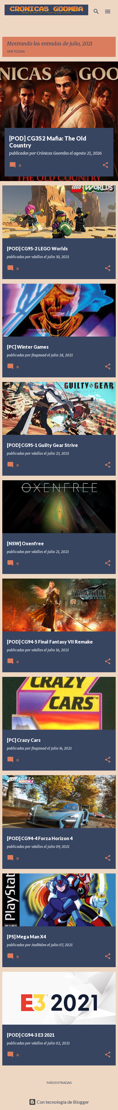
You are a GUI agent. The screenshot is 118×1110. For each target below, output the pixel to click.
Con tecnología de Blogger (62, 1102)
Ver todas (16, 51)
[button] (105, 166)
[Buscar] (96, 11)
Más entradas (59, 1082)
